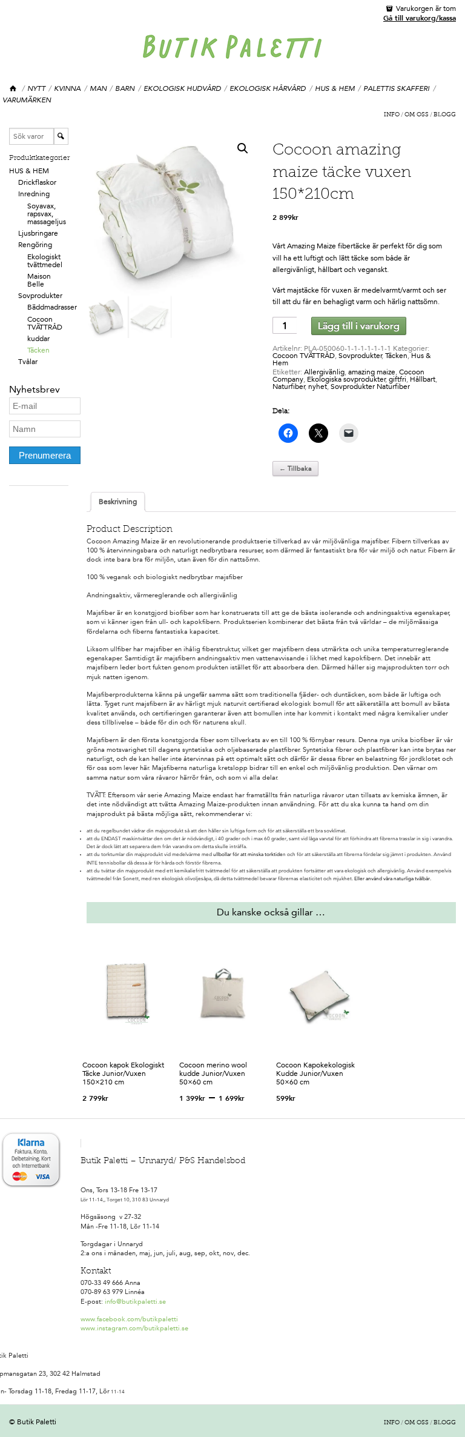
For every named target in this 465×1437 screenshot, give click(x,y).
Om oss (416, 115)
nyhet (317, 386)
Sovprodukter (40, 295)
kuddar (38, 338)
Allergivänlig (324, 372)
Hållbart (422, 379)
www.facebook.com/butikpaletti (129, 1319)
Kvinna (67, 88)
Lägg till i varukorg (359, 325)
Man (98, 88)
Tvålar (28, 361)
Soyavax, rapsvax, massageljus (46, 214)
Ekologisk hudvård (182, 88)
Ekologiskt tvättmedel (44, 261)
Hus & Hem (335, 88)
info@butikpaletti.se (135, 1302)
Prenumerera (45, 455)
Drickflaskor (37, 182)
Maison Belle (39, 280)
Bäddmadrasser (52, 307)
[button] (243, 148)
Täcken (38, 350)
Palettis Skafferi (396, 88)
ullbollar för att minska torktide (248, 854)
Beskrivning (118, 501)
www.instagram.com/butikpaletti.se (134, 1328)
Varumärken (26, 100)
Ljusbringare (38, 233)
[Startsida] (13, 89)
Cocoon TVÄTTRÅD (44, 323)
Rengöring (35, 245)
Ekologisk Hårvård (267, 88)
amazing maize (371, 372)
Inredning (34, 194)
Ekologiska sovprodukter (346, 379)
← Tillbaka (295, 469)
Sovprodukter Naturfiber (370, 386)
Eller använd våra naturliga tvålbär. (392, 878)
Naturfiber (288, 386)
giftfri (397, 379)
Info (392, 115)
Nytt (36, 88)
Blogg (445, 115)
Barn (124, 88)
